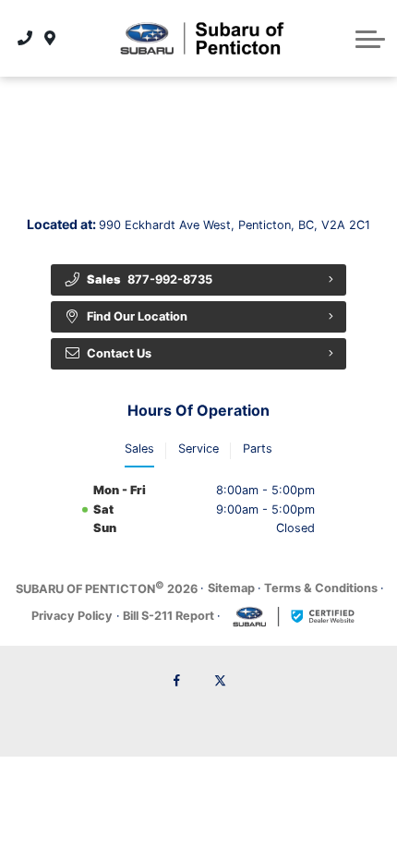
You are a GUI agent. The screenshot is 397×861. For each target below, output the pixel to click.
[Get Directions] (50, 37)
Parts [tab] (257, 448)
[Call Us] (25, 37)
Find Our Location (137, 316)
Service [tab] (198, 448)
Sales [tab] (139, 448)
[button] (370, 39)
